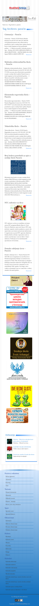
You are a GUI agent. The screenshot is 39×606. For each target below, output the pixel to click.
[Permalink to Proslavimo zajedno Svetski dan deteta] (9, 458)
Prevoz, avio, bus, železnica (13, 504)
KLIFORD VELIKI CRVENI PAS (22, 447)
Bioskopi (8, 536)
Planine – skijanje (10, 501)
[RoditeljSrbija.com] (19, 9)
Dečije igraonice (10, 476)
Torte (7, 485)
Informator (8, 520)
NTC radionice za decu (14, 203)
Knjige (7, 552)
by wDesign (15, 596)
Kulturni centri (10, 539)
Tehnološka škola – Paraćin (16, 126)
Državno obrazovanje (11, 524)
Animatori (8, 479)
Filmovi (8, 555)
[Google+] (16, 600)
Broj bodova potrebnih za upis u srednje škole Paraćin (18, 157)
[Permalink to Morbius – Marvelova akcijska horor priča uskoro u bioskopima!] (9, 443)
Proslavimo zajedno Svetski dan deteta (23, 454)
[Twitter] (21, 600)
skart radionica (24, 596)
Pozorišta (8, 545)
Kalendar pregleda (11, 570)
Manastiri (8, 495)
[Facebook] (19, 600)
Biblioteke (9, 549)
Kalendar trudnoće (11, 564)
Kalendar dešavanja (11, 561)
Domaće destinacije (11, 492)
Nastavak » (29, 54)
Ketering (8, 482)
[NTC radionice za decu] (18, 220)
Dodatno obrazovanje (11, 530)
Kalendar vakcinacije (11, 567)
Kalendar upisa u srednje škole (14, 586)
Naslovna (5, 25)
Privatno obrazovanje (11, 527)
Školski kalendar (10, 574)
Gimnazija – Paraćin (13, 34)
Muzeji (8, 542)
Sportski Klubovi (10, 514)
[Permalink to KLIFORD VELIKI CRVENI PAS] (9, 451)
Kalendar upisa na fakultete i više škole (16, 589)
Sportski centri (10, 511)
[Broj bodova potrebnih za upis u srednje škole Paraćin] (18, 174)
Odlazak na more (10, 498)
